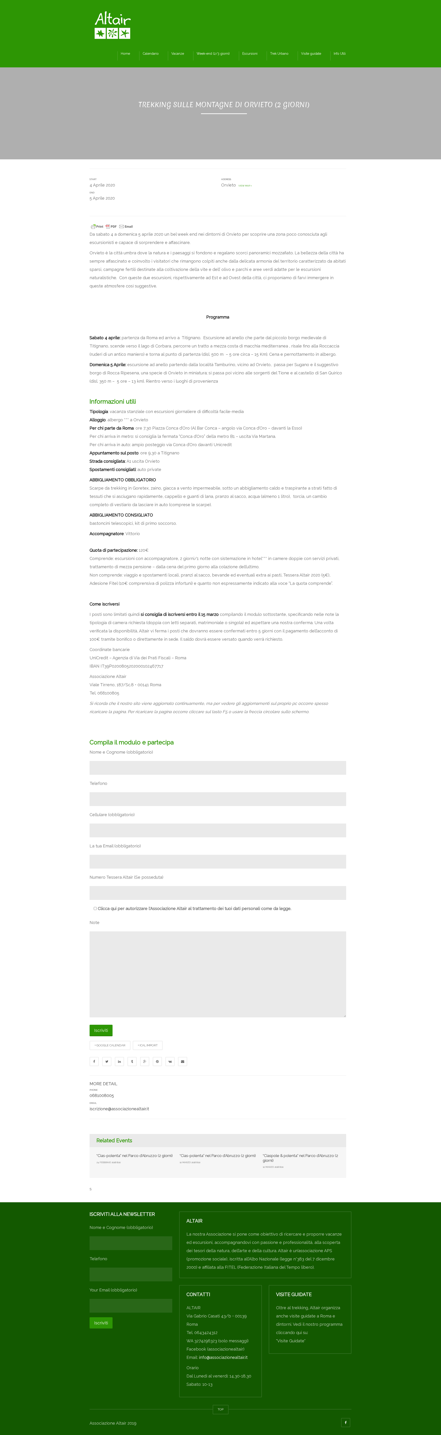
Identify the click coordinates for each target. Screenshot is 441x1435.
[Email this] (182, 1061)
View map (244, 185)
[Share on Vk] (170, 1061)
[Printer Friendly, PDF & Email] (112, 226)
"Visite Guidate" (290, 1340)
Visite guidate (311, 53)
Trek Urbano (279, 53)
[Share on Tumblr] (132, 1061)
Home (125, 53)
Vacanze (177, 53)
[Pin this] (157, 1061)
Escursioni (249, 53)
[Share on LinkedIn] (119, 1061)
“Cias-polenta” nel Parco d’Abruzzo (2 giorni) (134, 1155)
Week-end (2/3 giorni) (213, 53)
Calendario (151, 53)
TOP (220, 1409)
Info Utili (340, 53)
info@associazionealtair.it (223, 1357)
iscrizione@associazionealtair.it (119, 1108)
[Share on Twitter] (106, 1061)
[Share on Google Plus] (144, 1061)
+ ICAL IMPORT (148, 1045)
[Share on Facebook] (94, 1061)
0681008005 (102, 1095)
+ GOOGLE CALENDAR (110, 1045)
